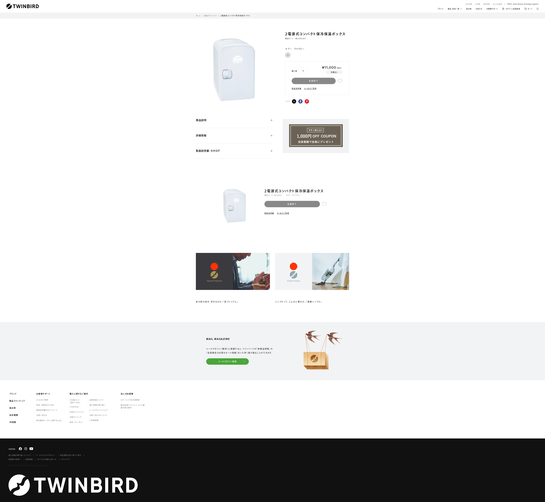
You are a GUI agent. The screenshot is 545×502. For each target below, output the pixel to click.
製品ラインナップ (210, 15)
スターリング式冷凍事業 (130, 400)
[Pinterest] (307, 101)
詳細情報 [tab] (201, 135)
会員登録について (96, 400)
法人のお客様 (497, 4)
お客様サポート (492, 9)
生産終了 (313, 81)
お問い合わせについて (98, 415)
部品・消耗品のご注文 (45, 405)
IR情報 (477, 4)
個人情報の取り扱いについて (20, 455)
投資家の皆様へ (15, 459)
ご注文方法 (74, 407)
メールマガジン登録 (227, 361)
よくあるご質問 (310, 88)
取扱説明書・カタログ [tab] (208, 151)
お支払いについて (77, 412)
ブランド (441, 9)
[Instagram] (25, 449)
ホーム (198, 15)
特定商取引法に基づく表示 (70, 455)
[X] (294, 101)
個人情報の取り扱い (97, 405)
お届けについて (76, 417)
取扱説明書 (296, 88)
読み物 (468, 9)
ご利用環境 (93, 420)
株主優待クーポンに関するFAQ (48, 420)
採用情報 (487, 4)
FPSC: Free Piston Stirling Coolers (522, 4)
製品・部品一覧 (453, 9)
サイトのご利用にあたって (47, 459)
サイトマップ (65, 459)
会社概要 (13, 415)
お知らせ (479, 9)
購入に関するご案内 (79, 394)
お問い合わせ (41, 415)
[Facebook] (300, 101)
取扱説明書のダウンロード (46, 410)
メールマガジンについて (98, 410)
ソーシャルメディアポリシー (45, 455)
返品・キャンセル (76, 422)
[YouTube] (31, 449)
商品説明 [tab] (201, 120)
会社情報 (469, 4)
